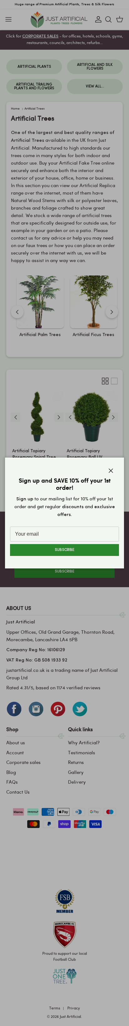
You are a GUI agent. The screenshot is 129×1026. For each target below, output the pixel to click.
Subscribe (64, 550)
